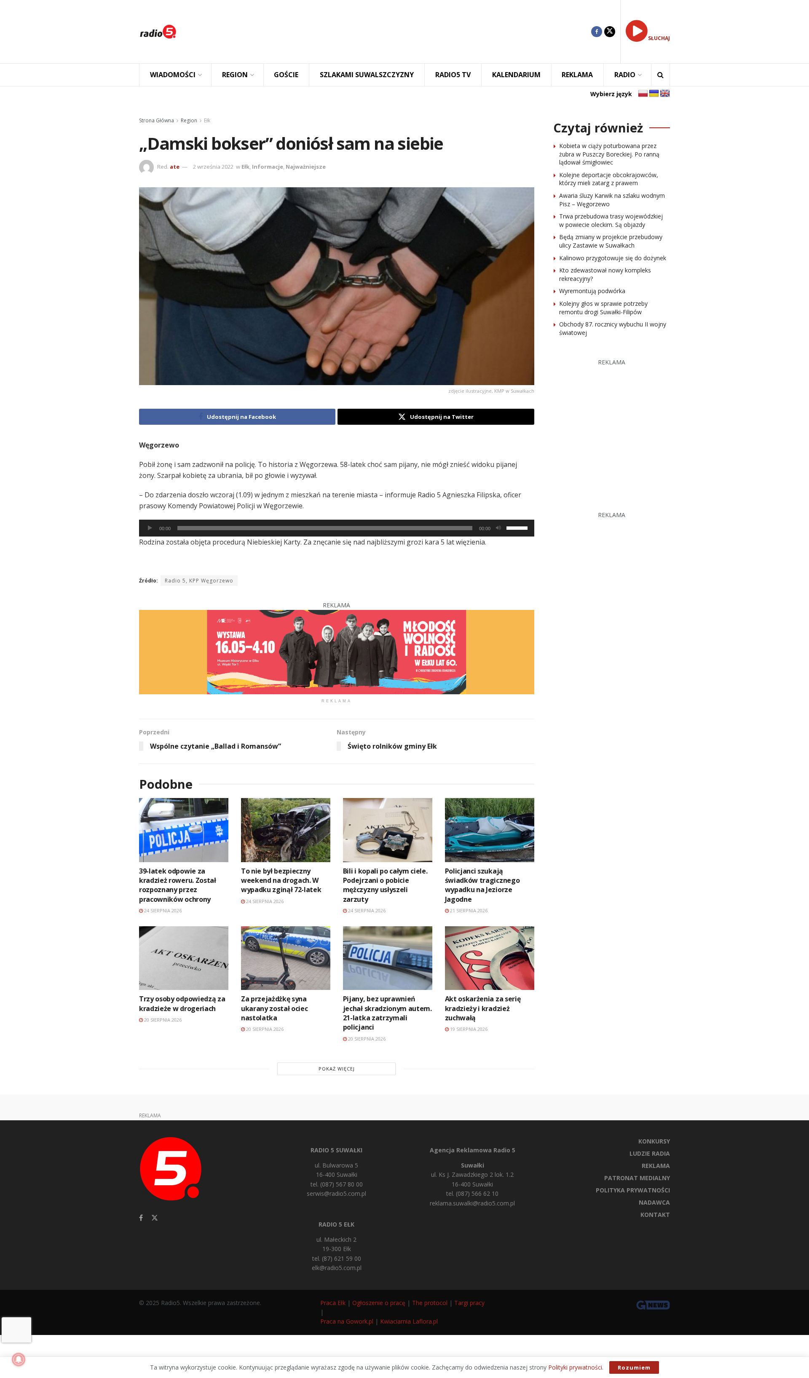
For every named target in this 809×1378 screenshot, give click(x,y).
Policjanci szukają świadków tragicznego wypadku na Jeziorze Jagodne (482, 885)
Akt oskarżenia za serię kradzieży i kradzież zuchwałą (483, 1008)
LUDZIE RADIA (650, 1153)
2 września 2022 (213, 166)
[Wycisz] (498, 528)
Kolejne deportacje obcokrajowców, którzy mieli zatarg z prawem (608, 179)
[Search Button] (660, 75)
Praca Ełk (333, 1303)
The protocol (429, 1303)
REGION (235, 74)
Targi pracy (469, 1303)
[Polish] (643, 93)
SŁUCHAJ (659, 38)
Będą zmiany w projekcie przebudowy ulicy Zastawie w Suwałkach (610, 241)
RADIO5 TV (453, 74)
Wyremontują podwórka (592, 291)
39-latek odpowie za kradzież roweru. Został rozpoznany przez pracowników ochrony (177, 885)
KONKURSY (654, 1141)
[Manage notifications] (18, 1359)
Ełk (207, 120)
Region (189, 120)
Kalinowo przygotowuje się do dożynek (612, 258)
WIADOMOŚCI (173, 74)
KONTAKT (655, 1215)
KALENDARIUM (516, 74)
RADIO (624, 74)
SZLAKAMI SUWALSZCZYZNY (367, 74)
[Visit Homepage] (158, 31)
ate (174, 166)
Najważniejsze (306, 166)
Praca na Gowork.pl (346, 1321)
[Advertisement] (390, 31)
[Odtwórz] (150, 528)
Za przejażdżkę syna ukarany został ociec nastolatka (274, 1008)
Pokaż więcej (337, 1068)
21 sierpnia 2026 (468, 910)
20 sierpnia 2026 (162, 1020)
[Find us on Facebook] (596, 31)
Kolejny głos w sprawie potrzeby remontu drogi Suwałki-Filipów (603, 307)
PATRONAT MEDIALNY (637, 1178)
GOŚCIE (286, 74)
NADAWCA (654, 1202)
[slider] (518, 527)
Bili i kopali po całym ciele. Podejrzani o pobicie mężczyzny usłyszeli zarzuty (385, 885)
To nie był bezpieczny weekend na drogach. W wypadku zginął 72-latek (281, 880)
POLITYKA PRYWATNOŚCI (633, 1190)
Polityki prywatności (575, 1367)
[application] (336, 528)
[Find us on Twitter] (609, 31)
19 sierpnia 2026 (468, 1029)
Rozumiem (634, 1367)
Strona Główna (156, 120)
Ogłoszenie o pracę (378, 1303)
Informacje (267, 166)
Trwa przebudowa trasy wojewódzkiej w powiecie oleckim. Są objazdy (611, 220)
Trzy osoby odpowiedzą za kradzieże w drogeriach (182, 1003)
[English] (665, 93)
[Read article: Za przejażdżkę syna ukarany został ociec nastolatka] (285, 958)
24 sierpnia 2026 (162, 910)
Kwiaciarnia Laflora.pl (409, 1321)
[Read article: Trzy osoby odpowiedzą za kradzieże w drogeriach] (183, 958)
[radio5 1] (336, 651)
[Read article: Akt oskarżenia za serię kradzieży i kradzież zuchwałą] (489, 958)
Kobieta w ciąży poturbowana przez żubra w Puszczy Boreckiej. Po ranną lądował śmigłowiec (609, 154)
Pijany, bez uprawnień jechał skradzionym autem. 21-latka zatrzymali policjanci (387, 1013)
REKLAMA (577, 74)
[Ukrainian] (654, 93)
